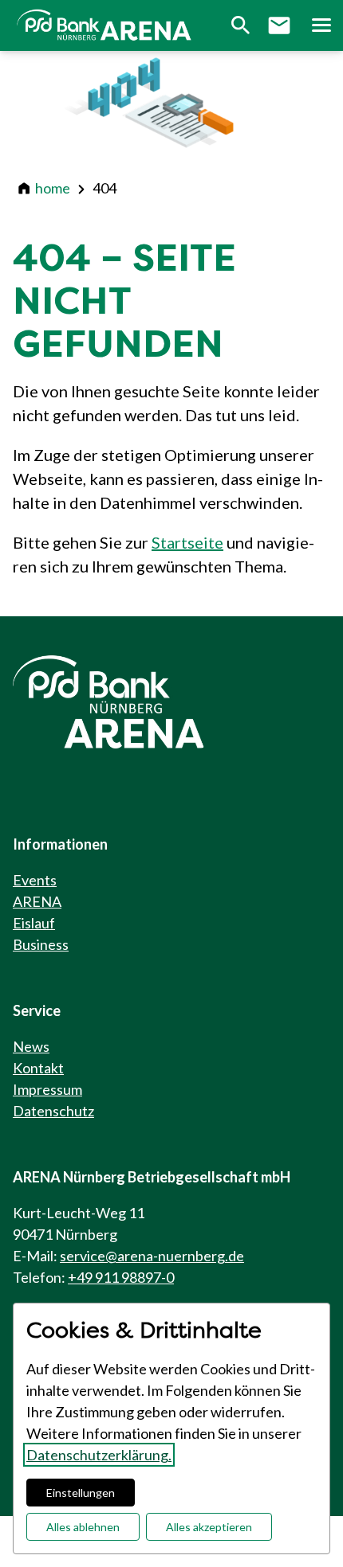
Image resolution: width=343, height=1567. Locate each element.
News (31, 1046)
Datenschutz (53, 1111)
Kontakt (38, 1068)
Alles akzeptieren (209, 1527)
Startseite (187, 542)
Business (41, 944)
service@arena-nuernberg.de (152, 1255)
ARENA (37, 901)
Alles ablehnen (83, 1527)
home (52, 188)
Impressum (47, 1089)
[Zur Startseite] (106, 25)
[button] (320, 25)
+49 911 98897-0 (121, 1277)
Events (35, 880)
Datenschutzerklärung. (99, 1454)
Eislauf (34, 923)
